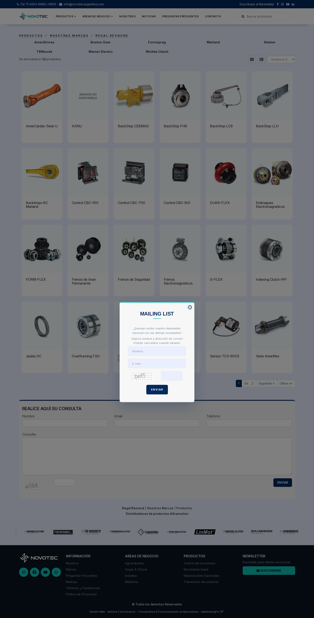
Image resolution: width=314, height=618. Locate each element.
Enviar (157, 389)
